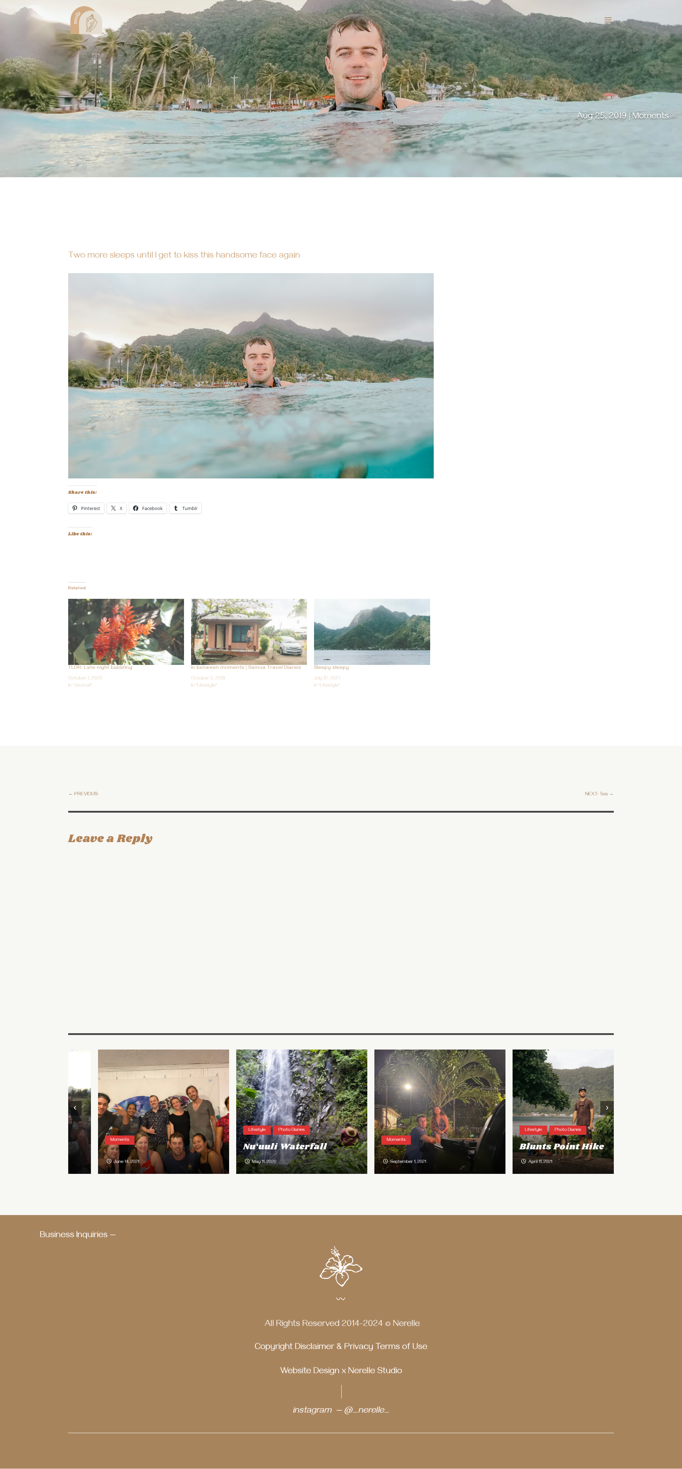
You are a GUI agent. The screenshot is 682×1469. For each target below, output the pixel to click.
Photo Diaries (262, 1130)
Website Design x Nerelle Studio (341, 1372)
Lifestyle (227, 1130)
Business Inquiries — (78, 1236)
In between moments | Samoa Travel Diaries (246, 668)
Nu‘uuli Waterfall (255, 1146)
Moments (650, 117)
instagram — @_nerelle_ (341, 1411)
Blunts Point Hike (532, 1146)
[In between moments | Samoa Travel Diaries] (249, 632)
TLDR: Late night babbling (100, 668)
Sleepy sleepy (331, 668)
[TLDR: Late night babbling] (126, 632)
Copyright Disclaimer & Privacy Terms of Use (341, 1348)
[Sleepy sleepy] (372, 632)
